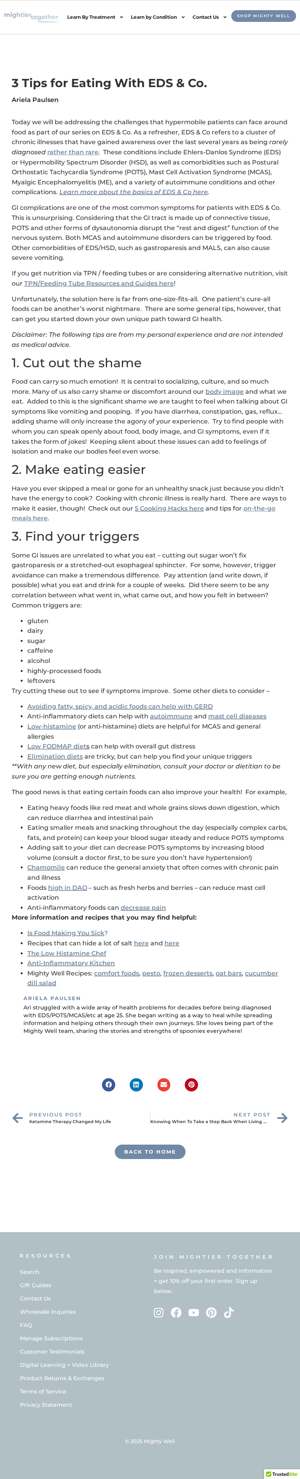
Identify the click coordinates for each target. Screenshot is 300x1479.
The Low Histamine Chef (66, 953)
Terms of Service (43, 1391)
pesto (151, 973)
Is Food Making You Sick (65, 933)
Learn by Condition (154, 17)
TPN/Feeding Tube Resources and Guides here (99, 283)
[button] (108, 1084)
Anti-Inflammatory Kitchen (71, 963)
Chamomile (46, 867)
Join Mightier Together (214, 1257)
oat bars (229, 973)
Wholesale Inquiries (48, 1311)
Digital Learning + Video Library (64, 1364)
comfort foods (116, 973)
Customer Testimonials (52, 1351)
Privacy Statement (46, 1404)
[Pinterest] (211, 1313)
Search (29, 1271)
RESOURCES (46, 1255)
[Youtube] (194, 1313)
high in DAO (67, 887)
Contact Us (206, 17)
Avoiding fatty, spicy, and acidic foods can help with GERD (120, 706)
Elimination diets (55, 756)
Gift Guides (35, 1285)
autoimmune (171, 716)
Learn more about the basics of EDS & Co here (133, 192)
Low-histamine (51, 726)
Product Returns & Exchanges (62, 1378)
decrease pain (143, 907)
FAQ (26, 1325)
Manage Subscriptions (51, 1338)
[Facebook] (176, 1313)
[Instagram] (159, 1313)
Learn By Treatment (91, 17)
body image (224, 391)
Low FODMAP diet (56, 746)
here (141, 943)
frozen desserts (187, 973)
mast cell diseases (237, 716)
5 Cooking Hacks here (169, 508)
